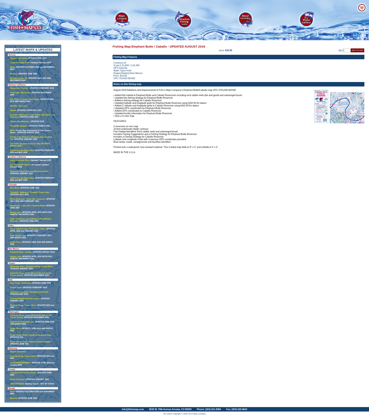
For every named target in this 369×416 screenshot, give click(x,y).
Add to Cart (357, 50)
